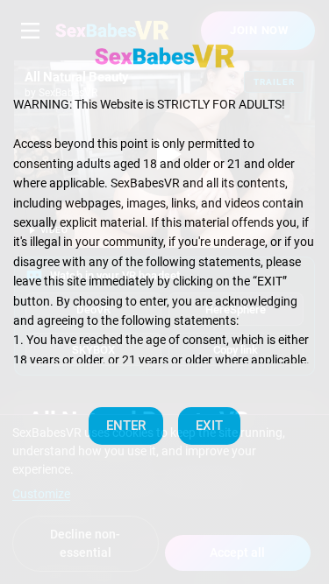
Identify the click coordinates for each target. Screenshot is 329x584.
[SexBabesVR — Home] (165, 56)
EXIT (209, 425)
